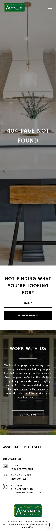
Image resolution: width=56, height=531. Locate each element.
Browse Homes (28, 315)
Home (28, 303)
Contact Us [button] (28, 414)
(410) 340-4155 (18, 478)
